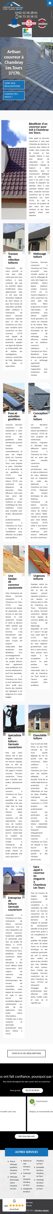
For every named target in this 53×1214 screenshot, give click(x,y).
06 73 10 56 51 (27, 16)
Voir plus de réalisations (26, 1053)
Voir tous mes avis (26, 1136)
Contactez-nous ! (11, 95)
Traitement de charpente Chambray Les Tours (27, 1179)
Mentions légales (42, 1211)
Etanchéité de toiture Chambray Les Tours (40, 1172)
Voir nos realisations (12, 85)
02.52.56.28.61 (32, 1090)
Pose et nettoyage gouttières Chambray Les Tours (13, 1167)
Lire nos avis (14, 1209)
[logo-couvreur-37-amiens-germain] (12, 6)
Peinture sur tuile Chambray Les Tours (27, 1165)
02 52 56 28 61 (27, 13)
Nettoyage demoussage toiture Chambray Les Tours (14, 1183)
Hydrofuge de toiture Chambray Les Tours (40, 1184)
